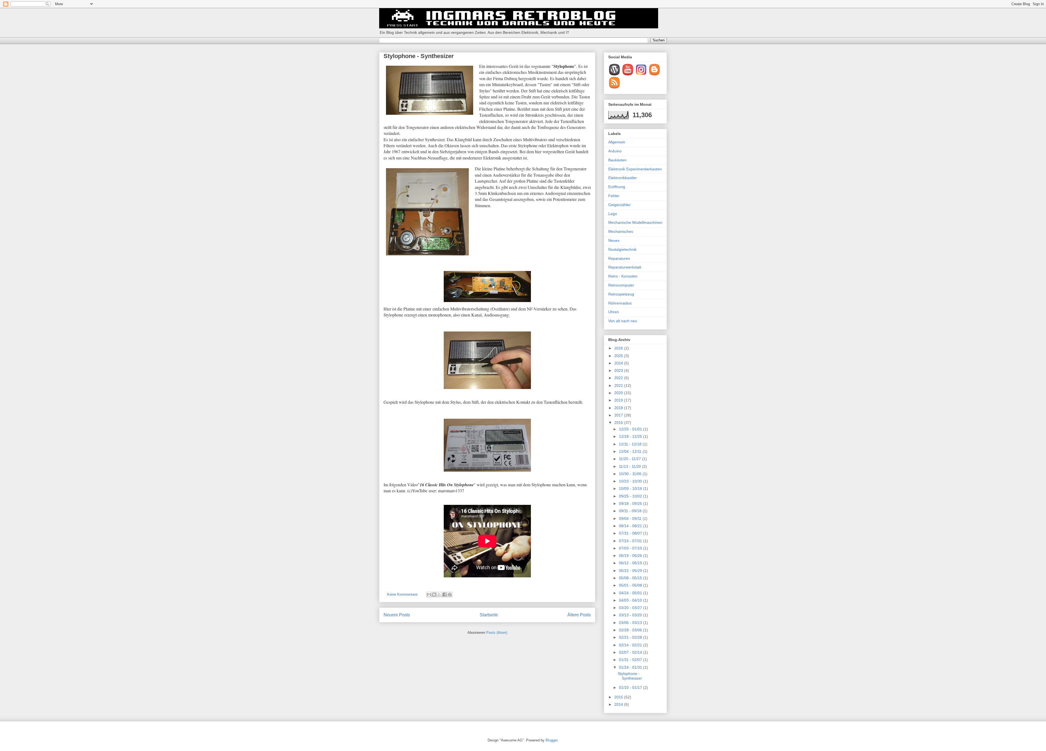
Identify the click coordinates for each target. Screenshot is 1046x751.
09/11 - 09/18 (631, 511)
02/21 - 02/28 (631, 637)
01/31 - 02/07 (631, 659)
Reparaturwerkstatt (624, 267)
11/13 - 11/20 (630, 466)
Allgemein (616, 142)
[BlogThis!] (434, 594)
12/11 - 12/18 (631, 444)
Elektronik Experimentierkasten (635, 169)
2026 (619, 348)
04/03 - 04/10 (631, 600)
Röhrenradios (620, 303)
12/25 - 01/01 (631, 429)
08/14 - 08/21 (631, 526)
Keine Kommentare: (403, 594)
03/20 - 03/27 (631, 607)
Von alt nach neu (622, 321)
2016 (619, 422)
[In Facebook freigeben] (444, 594)
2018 (619, 408)
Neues (613, 240)
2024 (619, 363)
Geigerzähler (619, 205)
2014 (619, 704)
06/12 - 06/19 (631, 563)
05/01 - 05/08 (631, 585)
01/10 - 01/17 (631, 687)
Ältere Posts (579, 615)
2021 (619, 385)
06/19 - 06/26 (631, 555)
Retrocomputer (621, 285)
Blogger (551, 740)
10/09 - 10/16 (631, 488)
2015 (619, 697)
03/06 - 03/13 (631, 622)
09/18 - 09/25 (631, 503)
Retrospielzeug (621, 294)
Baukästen (617, 160)
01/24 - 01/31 (631, 667)
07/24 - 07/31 (631, 541)
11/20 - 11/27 (630, 459)
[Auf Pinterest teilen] (449, 594)
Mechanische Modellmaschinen (635, 222)
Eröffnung (616, 187)
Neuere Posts (397, 615)
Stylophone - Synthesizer (419, 56)
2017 (619, 415)
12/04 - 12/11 (631, 451)
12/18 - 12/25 (631, 436)
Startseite (489, 615)
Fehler (613, 196)
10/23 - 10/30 (631, 481)
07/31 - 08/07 (631, 533)
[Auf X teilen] (439, 594)
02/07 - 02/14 (631, 652)
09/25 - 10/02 (631, 496)
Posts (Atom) (496, 633)
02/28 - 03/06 (631, 630)
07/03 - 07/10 (631, 548)
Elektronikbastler (622, 178)
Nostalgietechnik (622, 249)
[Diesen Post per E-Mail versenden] (429, 594)
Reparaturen (619, 258)
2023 (619, 370)
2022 (619, 378)
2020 (619, 393)
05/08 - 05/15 (631, 578)
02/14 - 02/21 (631, 645)
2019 (619, 400)
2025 (619, 356)
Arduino (615, 151)
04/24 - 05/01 (631, 593)
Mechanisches (620, 231)
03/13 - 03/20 (631, 615)
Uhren (613, 312)
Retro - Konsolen (622, 276)
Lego (612, 214)
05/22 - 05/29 (631, 570)
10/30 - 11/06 (631, 474)
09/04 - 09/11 (631, 518)
